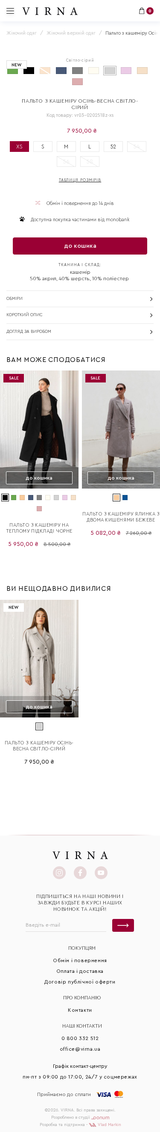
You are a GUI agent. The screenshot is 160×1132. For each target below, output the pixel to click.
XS (19, 146)
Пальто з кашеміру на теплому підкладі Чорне (39, 528)
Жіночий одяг (21, 33)
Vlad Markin (108, 1125)
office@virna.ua (80, 1049)
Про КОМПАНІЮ (82, 997)
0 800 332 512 (80, 1038)
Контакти (80, 1010)
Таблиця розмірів (80, 180)
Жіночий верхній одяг (71, 33)
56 (66, 161)
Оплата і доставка (80, 971)
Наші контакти (82, 1025)
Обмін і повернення (80, 960)
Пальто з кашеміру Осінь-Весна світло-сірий (39, 746)
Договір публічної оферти (79, 981)
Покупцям (82, 948)
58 (90, 161)
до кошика (80, 246)
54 (137, 146)
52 (113, 146)
